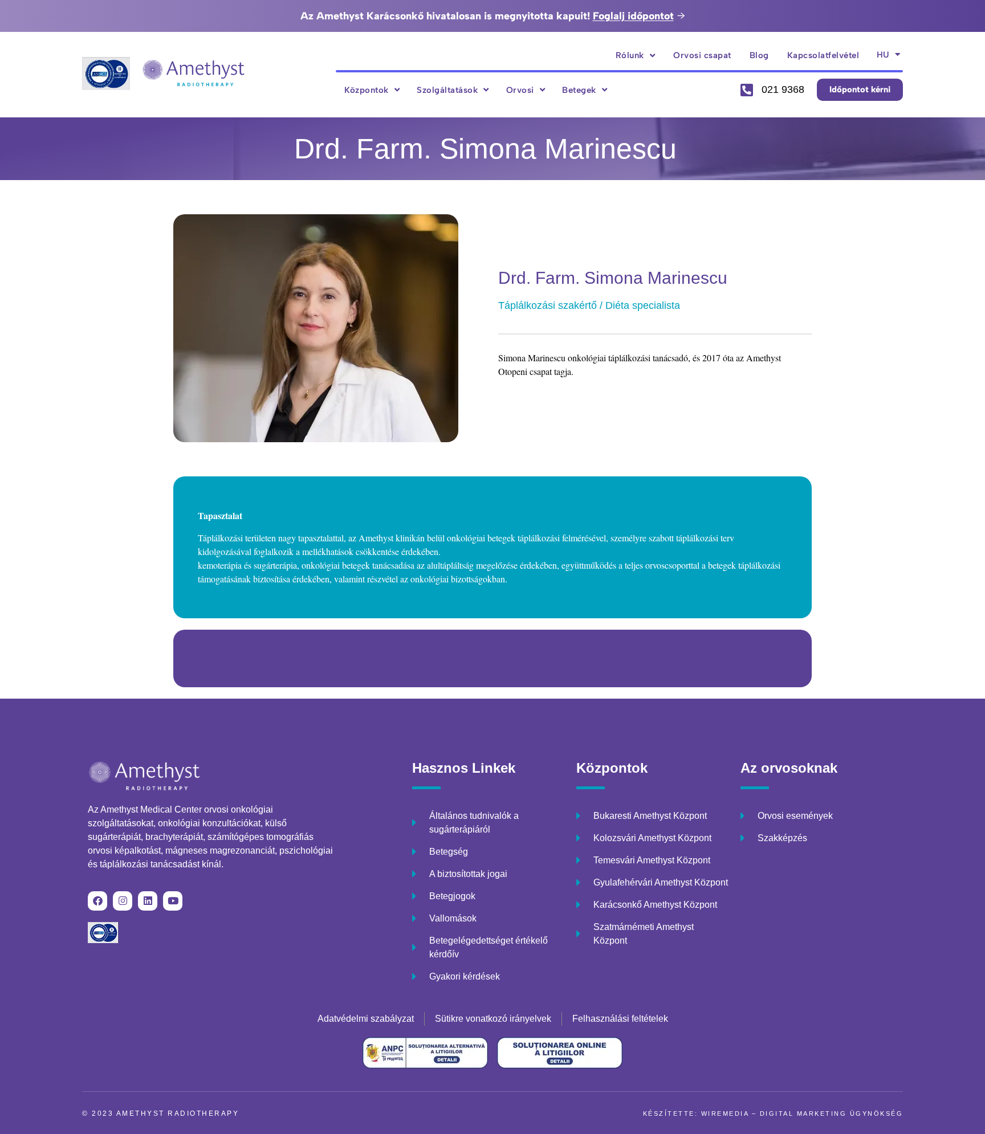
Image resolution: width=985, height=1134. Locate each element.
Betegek (579, 90)
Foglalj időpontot (633, 16)
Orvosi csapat (702, 55)
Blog (759, 55)
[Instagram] (122, 901)
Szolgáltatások (447, 90)
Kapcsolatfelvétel (823, 55)
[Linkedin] (147, 901)
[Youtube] (172, 901)
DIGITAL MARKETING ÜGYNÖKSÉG (831, 1113)
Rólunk (630, 55)
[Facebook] (97, 901)
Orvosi (520, 90)
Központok (366, 90)
